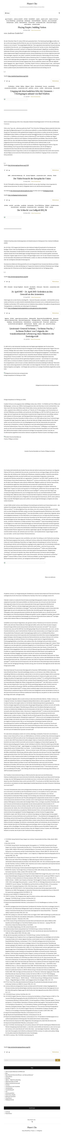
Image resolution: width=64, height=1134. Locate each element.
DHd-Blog (7, 1078)
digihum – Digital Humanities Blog (13, 1079)
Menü (7, 13)
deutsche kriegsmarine (24, 320)
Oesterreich (31, 22)
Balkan (22, 86)
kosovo (45, 86)
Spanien (35, 323)
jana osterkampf (52, 20)
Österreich (46, 322)
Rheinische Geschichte (10, 1096)
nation (16, 22)
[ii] (49, 59)
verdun (51, 207)
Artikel (26, 19)
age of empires (9, 19)
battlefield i (32, 19)
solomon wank (36, 24)
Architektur (11, 86)
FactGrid (7, 1085)
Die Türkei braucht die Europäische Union (32, 178)
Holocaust (39, 287)
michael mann (10, 22)
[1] (35, 134)
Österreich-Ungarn (52, 22)
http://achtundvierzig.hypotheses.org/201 (19, 1047)
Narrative (46, 287)
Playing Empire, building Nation (32, 27)
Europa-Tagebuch (30, 175)
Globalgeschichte (36, 320)
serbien (41, 88)
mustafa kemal (15, 207)
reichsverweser (28, 323)
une (44, 323)
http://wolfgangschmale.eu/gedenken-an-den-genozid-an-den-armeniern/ (27, 308)
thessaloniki (56, 88)
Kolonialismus (27, 322)
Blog (6, 1073)
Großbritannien (55, 205)
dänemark (55, 318)
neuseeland (23, 207)
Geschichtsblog (8, 1088)
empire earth (44, 19)
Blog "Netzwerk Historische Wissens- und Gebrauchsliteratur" (19, 1075)
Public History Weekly (10, 1094)
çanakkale (23, 205)
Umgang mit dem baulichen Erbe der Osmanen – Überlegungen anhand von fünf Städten (32, 92)
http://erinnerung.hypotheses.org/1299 (18, 165)
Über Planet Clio (31, 1119)
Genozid (26, 287)
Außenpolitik (32, 318)
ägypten (7, 318)
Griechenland (38, 86)
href (6, 1091)
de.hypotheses (8, 1076)
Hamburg (9, 322)
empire (38, 19)
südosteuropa (48, 88)
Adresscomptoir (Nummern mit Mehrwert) (15, 1071)
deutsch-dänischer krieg (11, 320)
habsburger (27, 20)
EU (24, 175)
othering (49, 175)
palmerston (53, 322)
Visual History (8, 1098)
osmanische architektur (10, 88)
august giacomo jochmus (21, 318)
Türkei (54, 175)
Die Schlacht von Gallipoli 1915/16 (32, 210)
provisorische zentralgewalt (15, 323)
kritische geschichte (9, 1093)
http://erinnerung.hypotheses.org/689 (18, 276)
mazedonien (51, 86)
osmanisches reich (40, 22)
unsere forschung (50, 323)
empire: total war (53, 19)
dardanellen (30, 205)
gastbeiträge (20, 20)
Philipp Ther (32, 288)
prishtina (31, 88)
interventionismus (18, 322)
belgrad (27, 86)
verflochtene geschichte (32, 325)
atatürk (11, 205)
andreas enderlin (18, 19)
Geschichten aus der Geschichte (12, 1086)
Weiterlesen (55, 81)
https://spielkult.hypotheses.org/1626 (18, 76)
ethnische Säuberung (17, 175)
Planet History (8, 1113)
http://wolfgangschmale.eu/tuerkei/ (17, 195)
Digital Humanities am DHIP (11, 1081)
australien (17, 205)
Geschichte (33, 287)
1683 (9, 175)
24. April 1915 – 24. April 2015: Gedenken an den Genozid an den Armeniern (32, 293)
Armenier (10, 287)
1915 (5, 287)
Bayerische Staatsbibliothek (44, 318)
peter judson (27, 24)
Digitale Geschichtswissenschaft (12, 1083)
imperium (44, 20)
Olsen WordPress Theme (28, 1130)
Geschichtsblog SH (9, 1089)
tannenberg (41, 207)
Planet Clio (32, 3)
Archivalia (7, 1112)
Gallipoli (47, 205)
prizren (36, 88)
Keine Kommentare (36, 30)
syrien (40, 323)
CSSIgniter (39, 1130)
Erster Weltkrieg (10, 20)
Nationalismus (23, 22)
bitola (32, 86)
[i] (50, 41)
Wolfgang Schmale (48, 190)
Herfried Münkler (36, 20)
